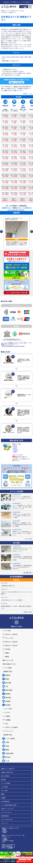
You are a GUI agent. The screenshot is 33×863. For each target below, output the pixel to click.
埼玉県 (5, 445)
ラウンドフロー (9, 638)
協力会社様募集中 (16, 576)
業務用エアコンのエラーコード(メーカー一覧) (13, 835)
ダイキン (7, 712)
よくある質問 (4, 787)
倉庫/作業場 (8, 690)
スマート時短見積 (6, 846)
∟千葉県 (4, 832)
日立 (6, 723)
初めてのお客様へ (5, 776)
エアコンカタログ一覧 (6, 819)
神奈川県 (5, 449)
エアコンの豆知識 (5, 783)
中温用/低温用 (9, 753)
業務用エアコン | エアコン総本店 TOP (9, 10)
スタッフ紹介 (4, 790)
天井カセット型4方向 (11, 634)
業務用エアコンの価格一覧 (8, 847)
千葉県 (10, 447)
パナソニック (9, 731)
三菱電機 (7, 720)
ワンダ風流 (8, 668)
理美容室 (7, 694)
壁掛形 (7, 656)
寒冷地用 (7, 757)
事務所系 (7, 675)
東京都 (5, 446)
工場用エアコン (6, 208)
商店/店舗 (8, 683)
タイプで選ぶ (21, 10)
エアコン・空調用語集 (7, 848)
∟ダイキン (4, 836)
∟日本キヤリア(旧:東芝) (8, 841)
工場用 (7, 742)
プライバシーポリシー (6, 812)
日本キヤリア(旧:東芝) (11, 727)
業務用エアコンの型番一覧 (8, 844)
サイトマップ (4, 823)
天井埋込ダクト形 (10, 664)
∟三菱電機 (4, 839)
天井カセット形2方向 (11, 642)
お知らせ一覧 (27, 612)
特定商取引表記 (5, 816)
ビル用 (7, 761)
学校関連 (7, 701)
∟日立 (3, 842)
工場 (6, 686)
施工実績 (3, 779)
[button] (1, 231)
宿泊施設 (7, 705)
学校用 (7, 746)
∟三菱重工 (4, 838)
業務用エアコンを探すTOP (7, 769)
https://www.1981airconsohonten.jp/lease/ (13, 346)
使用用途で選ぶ (7, 735)
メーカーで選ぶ (7, 709)
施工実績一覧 (27, 572)
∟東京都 (4, 829)
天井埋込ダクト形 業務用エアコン (9, 12)
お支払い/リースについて (7, 808)
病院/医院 (8, 697)
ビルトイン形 (9, 660)
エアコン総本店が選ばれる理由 (8, 805)
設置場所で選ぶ (7, 671)
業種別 (2, 794)
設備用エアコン (17, 208)
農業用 (7, 750)
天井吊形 (7, 649)
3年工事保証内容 (5, 801)
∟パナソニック (5, 837)
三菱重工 (7, 716)
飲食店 (7, 679)
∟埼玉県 (4, 830)
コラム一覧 (28, 538)
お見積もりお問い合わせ (7, 772)
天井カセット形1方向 (11, 645)
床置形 (7, 653)
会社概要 (3, 798)
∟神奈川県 (4, 831)
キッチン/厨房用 (10, 738)
